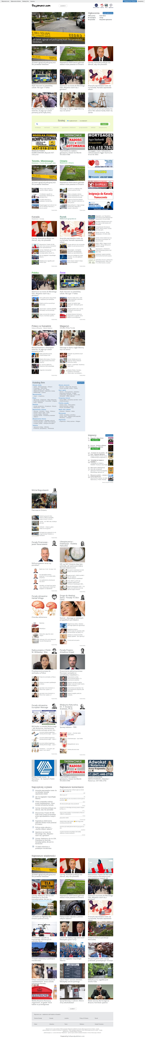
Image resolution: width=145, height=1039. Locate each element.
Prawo (34, 398)
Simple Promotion (99, 1024)
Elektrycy (53, 411)
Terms (66, 1024)
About (35, 1024)
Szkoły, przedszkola (39, 406)
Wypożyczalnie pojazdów (74, 416)
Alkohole (46, 427)
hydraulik (56, 127)
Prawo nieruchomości (39, 401)
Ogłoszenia (111, 7)
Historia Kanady (38, 1018)
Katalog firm (25, 1)
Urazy (35, 402)
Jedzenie (35, 425)
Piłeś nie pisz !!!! (63, 795)
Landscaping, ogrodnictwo (66, 394)
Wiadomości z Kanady (38, 219)
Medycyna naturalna (39, 391)
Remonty (36, 411)
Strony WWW (63, 399)
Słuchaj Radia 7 (96, 7)
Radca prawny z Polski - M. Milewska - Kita (42, 651)
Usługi (101, 17)
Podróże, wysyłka (64, 403)
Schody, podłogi (38, 414)
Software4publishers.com (76, 1036)
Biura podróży (72, 404)
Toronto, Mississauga (42, 161)
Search (104, 124)
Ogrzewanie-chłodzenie (65, 393)
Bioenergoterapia (42, 386)
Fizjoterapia (37, 388)
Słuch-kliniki (44, 388)
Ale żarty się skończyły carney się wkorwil (69, 804)
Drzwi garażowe (69, 391)
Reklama (68, 411)
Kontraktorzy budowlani (49, 415)
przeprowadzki (83, 127)
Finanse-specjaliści (38, 421)
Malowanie (45, 414)
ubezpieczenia (103, 127)
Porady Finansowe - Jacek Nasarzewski (40, 543)
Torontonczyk (82, 819)
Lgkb (84, 793)
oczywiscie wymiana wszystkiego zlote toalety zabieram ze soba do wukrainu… (70, 832)
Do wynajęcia (92, 17)
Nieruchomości (37, 394)
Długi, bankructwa (52, 399)
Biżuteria (62, 386)
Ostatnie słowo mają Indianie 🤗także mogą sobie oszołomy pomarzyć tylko (71, 822)
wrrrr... (83, 810)
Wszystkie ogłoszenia (105, 19)
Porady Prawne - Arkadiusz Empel (67, 651)
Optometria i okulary (50, 391)
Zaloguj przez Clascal (130, 1)
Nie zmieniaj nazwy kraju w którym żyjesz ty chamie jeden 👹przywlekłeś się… (72, 790)
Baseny (62, 391)
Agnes (84, 801)
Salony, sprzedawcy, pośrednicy (68, 415)
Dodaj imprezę (109, 435)
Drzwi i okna (77, 394)
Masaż (47, 389)
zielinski (83, 834)
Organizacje (62, 419)
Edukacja (35, 404)
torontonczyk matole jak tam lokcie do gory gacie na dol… (72, 827)
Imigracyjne (43, 399)
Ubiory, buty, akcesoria (71, 386)
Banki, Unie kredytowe (50, 421)
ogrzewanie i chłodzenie (69, 127)
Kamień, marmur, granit (39, 412)
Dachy (47, 411)
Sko (84, 796)
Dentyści (50, 386)
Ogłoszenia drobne (16, 1)
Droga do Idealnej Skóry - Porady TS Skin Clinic (69, 597)
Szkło (48, 412)
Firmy (106, 7)
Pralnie (76, 388)
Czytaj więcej (54, 210)
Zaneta (83, 805)
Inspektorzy (41, 396)
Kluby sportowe (71, 421)
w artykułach (83, 121)
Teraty (84, 815)
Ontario (63, 161)
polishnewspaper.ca (47, 1030)
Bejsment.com (5, 1)
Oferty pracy (91, 15)
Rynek (63, 217)
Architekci (42, 411)
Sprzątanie (62, 396)
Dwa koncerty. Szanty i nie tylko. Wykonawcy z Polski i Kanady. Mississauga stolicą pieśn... (99, 479)
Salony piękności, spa (39, 389)
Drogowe (55, 401)
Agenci (35, 396)
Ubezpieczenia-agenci (49, 423)
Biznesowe (36, 399)
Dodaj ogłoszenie (108, 13)
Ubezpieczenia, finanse (39, 418)
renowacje (38, 127)
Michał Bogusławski (40, 490)
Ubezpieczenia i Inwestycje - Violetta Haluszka (68, 543)
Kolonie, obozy (63, 404)
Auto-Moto (102, 15)
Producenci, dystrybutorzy (40, 428)
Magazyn (64, 326)
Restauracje (51, 428)
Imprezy (32, 1)
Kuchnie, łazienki (38, 415)
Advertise (51, 1024)
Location (62, 6)
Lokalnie (67, 1018)
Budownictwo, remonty (39, 409)
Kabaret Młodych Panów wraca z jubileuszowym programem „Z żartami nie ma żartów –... (99, 457)
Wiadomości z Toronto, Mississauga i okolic (44, 163)
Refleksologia (37, 392)
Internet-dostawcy (64, 401)
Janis (84, 824)
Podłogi (74, 393)
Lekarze (44, 392)
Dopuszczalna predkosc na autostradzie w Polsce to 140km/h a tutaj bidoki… (72, 813)
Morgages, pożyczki (50, 420)
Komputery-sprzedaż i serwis (75, 399)
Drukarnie (62, 411)
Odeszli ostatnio (47, 328)
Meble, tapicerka (71, 396)
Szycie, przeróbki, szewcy (66, 388)
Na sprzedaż (91, 19)
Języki (43, 407)
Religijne (78, 421)
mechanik (47, 127)
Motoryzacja (62, 413)
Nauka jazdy (37, 407)
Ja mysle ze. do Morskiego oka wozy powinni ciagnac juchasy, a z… (72, 808)
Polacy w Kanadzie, (37, 328)
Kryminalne (48, 401)
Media (73, 411)
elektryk (93, 127)
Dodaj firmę (81, 382)
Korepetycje (48, 406)
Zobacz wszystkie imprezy (107, 482)
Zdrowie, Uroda (37, 385)
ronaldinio (83, 829)
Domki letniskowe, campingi (67, 406)
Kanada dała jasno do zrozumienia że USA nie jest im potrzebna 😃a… (72, 799)
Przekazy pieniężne (38, 420)
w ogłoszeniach (72, 121)
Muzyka (54, 406)
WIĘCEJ (36, 416)
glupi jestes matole (64, 817)
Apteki (35, 386)
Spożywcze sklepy (38, 427)
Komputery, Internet (64, 398)
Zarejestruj (140, 1)
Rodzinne (40, 402)
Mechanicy (62, 417)
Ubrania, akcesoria (64, 385)
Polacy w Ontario (84, 1018)
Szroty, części (63, 416)
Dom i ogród (62, 390)
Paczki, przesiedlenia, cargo (67, 407)
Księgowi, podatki (38, 423)
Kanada (51, 1018)
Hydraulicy (76, 391)
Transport (69, 417)
